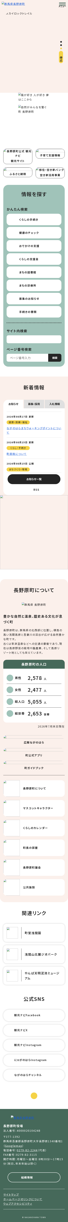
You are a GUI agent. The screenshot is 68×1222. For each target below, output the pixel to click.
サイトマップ (11, 1194)
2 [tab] (61, 45)
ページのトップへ (34, 1103)
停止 (61, 58)
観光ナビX (21, 1030)
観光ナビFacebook (27, 1015)
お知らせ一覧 (34, 479)
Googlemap (13, 1146)
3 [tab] (61, 48)
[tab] (13, 404)
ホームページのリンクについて (22, 1199)
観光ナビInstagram (28, 1045)
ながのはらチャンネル (28, 1075)
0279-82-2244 (27, 1150)
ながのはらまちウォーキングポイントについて (34, 430)
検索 (54, 358)
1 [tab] (61, 42)
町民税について (17, 454)
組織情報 (27, 1177)
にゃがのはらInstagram (30, 1060)
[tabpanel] (34, 52)
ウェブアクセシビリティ (17, 1204)
